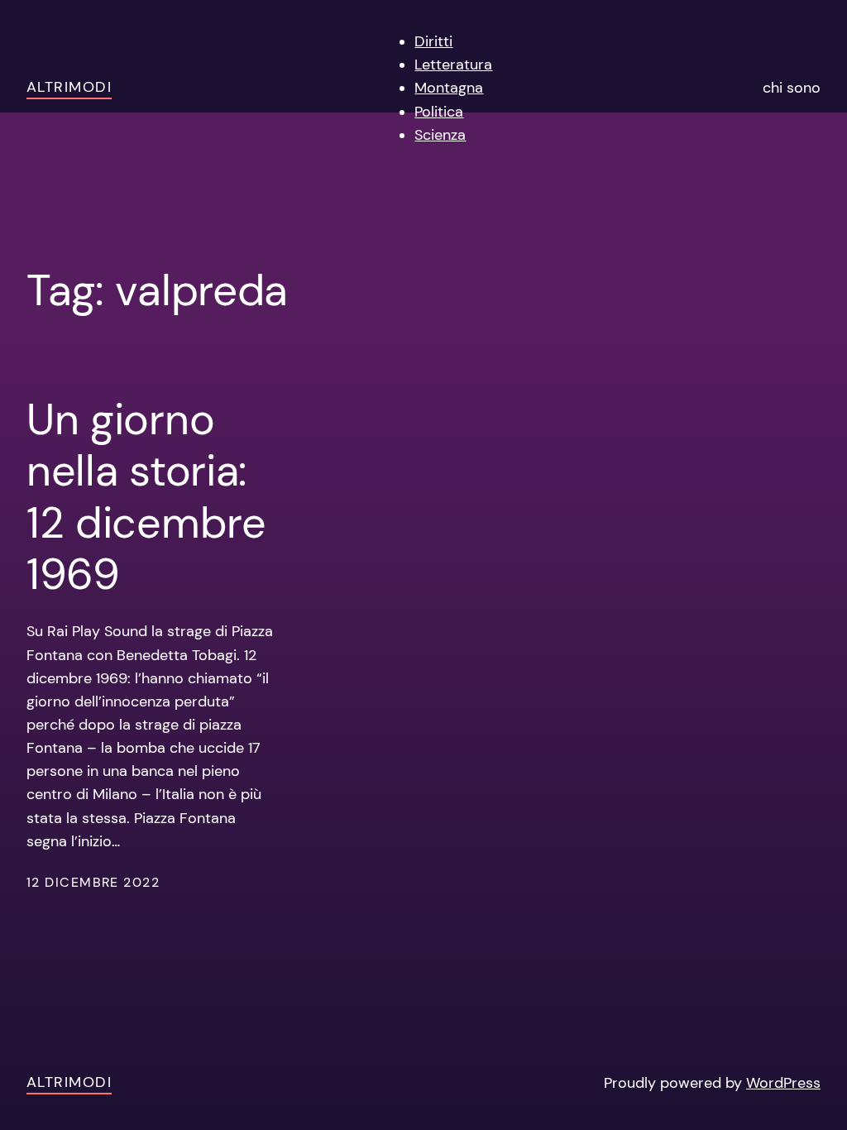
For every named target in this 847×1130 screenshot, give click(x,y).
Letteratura (453, 64)
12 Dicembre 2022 (93, 882)
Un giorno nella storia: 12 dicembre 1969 (146, 497)
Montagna (448, 88)
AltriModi (69, 87)
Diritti (433, 41)
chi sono (792, 88)
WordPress (783, 1083)
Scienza (440, 135)
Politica (438, 112)
